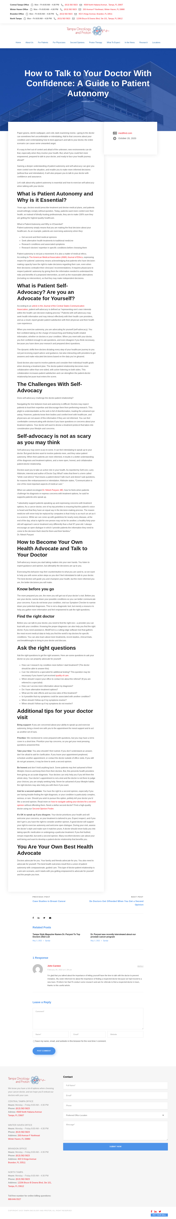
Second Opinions (77, 42)
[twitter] (160, 1211)
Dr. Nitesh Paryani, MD (52, 490)
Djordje (47, 941)
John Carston (54, 966)
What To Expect (113, 42)
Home (18, 42)
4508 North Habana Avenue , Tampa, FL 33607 (103, 5)
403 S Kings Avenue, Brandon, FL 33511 (95, 14)
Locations (156, 42)
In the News (130, 42)
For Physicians (59, 42)
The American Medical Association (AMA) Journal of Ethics (56, 257)
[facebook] (151, 1211)
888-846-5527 (14, 1199)
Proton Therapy (95, 42)
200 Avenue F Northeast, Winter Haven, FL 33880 (104, 9)
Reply (140, 966)
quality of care (62, 675)
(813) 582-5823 (71, 5)
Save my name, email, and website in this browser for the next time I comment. (70, 1041)
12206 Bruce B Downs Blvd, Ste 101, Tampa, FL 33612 (99, 18)
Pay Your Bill (159, 1215)
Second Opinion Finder (42, 809)
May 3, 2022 (37, 941)
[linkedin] (155, 1211)
